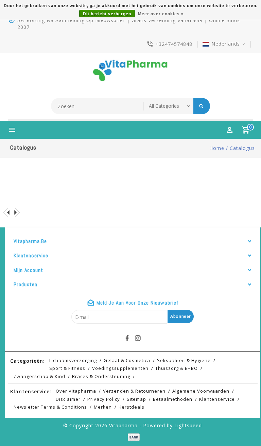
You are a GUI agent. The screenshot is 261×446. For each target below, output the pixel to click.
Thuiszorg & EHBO (176, 368)
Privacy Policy (103, 399)
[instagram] (138, 338)
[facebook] (127, 338)
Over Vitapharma (76, 391)
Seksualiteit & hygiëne (184, 360)
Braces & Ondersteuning (101, 376)
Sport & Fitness (67, 368)
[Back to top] (240, 425)
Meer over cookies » (161, 14)
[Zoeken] (201, 106)
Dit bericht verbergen (107, 14)
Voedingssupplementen (120, 368)
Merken (103, 407)
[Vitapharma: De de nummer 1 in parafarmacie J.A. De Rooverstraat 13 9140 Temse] (130, 72)
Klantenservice (217, 399)
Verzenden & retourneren (134, 391)
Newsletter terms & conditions (50, 407)
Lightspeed (188, 425)
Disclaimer (68, 399)
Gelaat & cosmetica (127, 360)
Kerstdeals (131, 407)
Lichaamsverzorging (73, 360)
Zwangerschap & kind (39, 376)
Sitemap (136, 399)
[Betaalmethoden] (132, 437)
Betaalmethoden (172, 399)
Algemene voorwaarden (200, 391)
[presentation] (6, 212)
